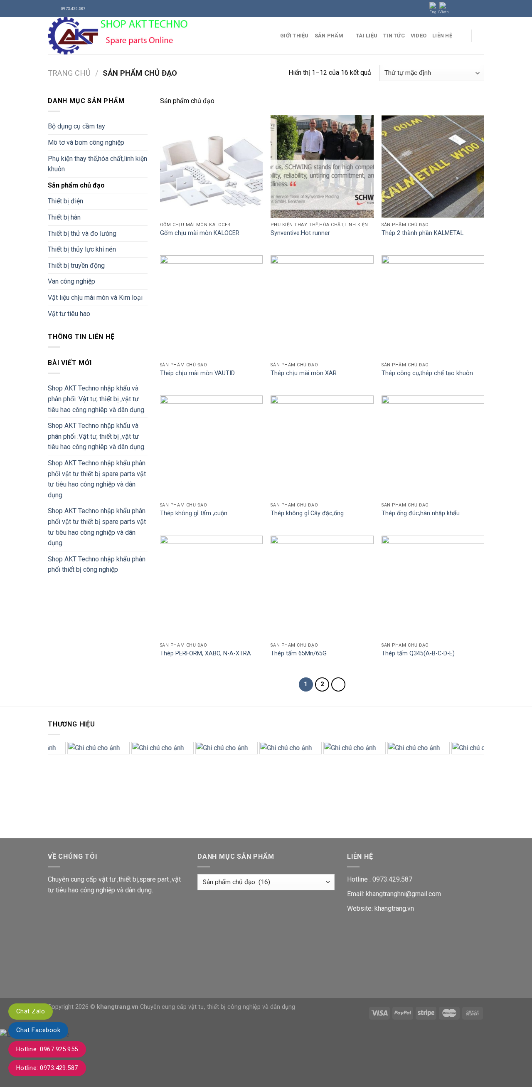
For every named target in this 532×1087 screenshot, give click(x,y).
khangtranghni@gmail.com (403, 894)
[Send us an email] (480, 8)
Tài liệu (366, 35)
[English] (434, 8)
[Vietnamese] (444, 8)
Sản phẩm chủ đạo (76, 185)
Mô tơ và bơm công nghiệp (86, 142)
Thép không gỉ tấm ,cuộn (193, 513)
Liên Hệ (442, 35)
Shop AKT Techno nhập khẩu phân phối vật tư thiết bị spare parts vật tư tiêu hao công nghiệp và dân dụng (97, 479)
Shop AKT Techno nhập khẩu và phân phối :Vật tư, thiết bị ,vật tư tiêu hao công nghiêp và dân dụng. (96, 398)
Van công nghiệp (71, 281)
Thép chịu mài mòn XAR (304, 373)
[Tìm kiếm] (481, 36)
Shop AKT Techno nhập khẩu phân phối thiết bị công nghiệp (96, 564)
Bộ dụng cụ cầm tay (76, 126)
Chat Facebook (38, 1030)
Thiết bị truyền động (76, 265)
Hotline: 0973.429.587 (47, 1068)
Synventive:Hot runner (300, 233)
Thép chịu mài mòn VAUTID (197, 373)
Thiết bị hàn (64, 217)
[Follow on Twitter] (472, 8)
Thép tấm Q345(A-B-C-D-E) (418, 653)
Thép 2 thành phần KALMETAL (422, 233)
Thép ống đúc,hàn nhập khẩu (421, 513)
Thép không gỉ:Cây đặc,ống (307, 513)
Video (418, 35)
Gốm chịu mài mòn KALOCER (199, 233)
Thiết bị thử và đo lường (82, 233)
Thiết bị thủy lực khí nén (82, 249)
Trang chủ (69, 73)
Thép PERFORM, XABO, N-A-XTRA (205, 653)
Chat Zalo (30, 1011)
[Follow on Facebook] (456, 8)
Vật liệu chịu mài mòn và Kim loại (95, 297)
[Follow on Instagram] (464, 8)
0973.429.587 (392, 879)
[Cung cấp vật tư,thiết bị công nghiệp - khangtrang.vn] (158, 35)
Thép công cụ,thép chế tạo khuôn (427, 373)
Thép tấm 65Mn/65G (299, 653)
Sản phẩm (329, 35)
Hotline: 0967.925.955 (47, 1049)
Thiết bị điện (65, 201)
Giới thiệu (294, 35)
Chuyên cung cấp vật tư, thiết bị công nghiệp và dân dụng (217, 1006)
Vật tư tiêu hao (69, 314)
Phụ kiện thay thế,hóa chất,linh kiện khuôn (97, 164)
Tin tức (394, 35)
